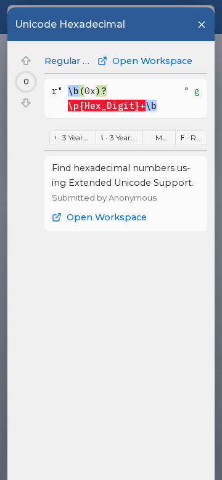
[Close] (201, 24)
